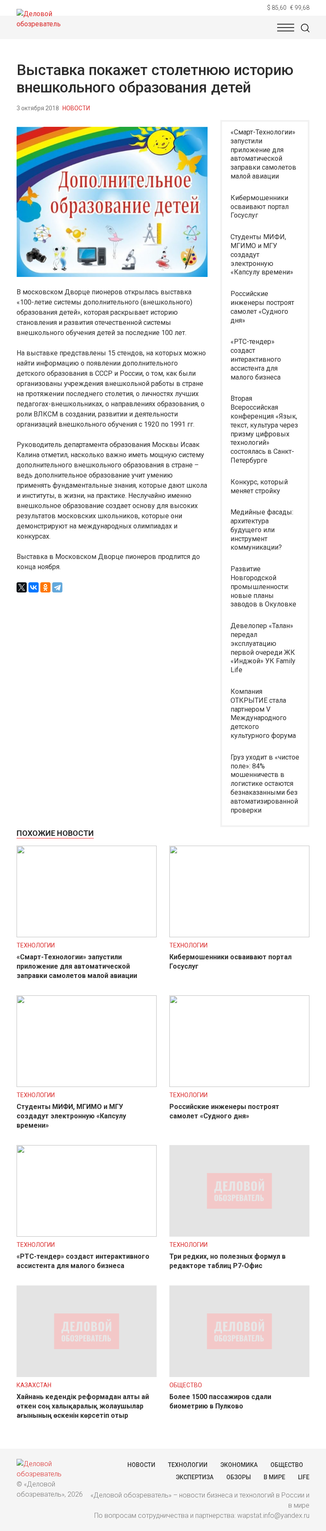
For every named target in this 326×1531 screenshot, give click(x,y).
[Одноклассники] (45, 587)
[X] (22, 587)
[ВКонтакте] (33, 587)
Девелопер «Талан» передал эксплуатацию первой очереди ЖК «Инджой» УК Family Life (262, 648)
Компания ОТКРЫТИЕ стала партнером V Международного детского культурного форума (263, 713)
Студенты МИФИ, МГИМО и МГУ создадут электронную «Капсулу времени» (261, 254)
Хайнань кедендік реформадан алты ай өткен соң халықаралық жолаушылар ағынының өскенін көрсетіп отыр (83, 1406)
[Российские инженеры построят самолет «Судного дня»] (239, 1085)
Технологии (36, 945)
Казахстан (34, 1385)
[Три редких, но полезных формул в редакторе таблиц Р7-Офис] (239, 1234)
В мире (274, 1477)
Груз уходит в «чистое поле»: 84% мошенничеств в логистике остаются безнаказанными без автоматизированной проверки (264, 783)
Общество (185, 1385)
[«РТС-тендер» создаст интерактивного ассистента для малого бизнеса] (87, 1234)
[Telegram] (57, 587)
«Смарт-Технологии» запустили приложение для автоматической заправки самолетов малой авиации (263, 154)
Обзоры (238, 1477)
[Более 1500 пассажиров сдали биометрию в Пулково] (239, 1375)
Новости (76, 108)
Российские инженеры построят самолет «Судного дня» (262, 307)
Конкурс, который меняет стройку (259, 486)
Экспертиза (195, 1477)
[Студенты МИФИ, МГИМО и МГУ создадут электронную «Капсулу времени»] (87, 1085)
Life (303, 1477)
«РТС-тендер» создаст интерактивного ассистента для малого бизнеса (255, 359)
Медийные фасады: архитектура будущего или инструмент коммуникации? (261, 529)
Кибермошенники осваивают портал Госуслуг (259, 207)
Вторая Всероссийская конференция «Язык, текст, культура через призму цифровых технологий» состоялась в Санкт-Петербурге (264, 429)
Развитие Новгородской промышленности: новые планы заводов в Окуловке (263, 586)
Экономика (239, 1464)
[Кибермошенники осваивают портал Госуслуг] (239, 935)
